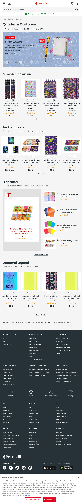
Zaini (30, 438)
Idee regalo (59, 432)
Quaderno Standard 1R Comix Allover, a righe (10, 104)
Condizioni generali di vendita (39, 369)
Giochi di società (8, 441)
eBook (5, 419)
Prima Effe (59, 353)
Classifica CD (33, 413)
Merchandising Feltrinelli (64, 435)
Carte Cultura (33, 347)
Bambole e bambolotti (10, 444)
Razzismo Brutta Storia (63, 381)
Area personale (7, 369)
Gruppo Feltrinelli (61, 369)
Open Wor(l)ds (34, 444)
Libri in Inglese (7, 413)
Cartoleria (32, 432)
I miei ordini (6, 372)
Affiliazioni (59, 341)
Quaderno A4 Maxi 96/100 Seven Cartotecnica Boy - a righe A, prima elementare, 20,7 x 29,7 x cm (10, 161)
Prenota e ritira (33, 341)
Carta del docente (35, 350)
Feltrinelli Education (62, 378)
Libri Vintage (6, 416)
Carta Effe (32, 338)
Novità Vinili (33, 419)
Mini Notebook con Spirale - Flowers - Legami (51, 104)
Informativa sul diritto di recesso (39, 372)
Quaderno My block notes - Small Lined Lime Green (30, 297)
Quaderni (32, 447)
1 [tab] (11, 62)
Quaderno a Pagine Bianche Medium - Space (51, 161)
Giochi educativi (8, 438)
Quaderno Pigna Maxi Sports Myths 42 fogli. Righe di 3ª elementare (71, 161)
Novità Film (59, 410)
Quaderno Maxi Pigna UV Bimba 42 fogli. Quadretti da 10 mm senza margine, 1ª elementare (31, 161)
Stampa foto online (35, 359)
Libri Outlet (6, 410)
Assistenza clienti (8, 378)
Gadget (58, 441)
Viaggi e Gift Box (61, 438)
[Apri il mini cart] (78, 3)
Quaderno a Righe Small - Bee (31, 104)
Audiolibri (6, 422)
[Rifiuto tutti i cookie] (78, 477)
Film (57, 407)
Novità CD (32, 410)
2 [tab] (13, 62)
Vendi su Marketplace (63, 347)
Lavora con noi (7, 344)
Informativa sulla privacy (37, 375)
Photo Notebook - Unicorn (51, 297)
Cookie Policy (25, 495)
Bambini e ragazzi (62, 422)
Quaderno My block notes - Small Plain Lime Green (71, 297)
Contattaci (6, 381)
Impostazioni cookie (33, 500)
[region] (41, 488)
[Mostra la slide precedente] (7, 62)
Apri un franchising (62, 338)
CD (30, 407)
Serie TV (58, 419)
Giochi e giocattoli (9, 432)
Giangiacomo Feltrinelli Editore (66, 372)
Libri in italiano (7, 407)
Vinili (30, 416)
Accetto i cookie (49, 500)
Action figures (7, 447)
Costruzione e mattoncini (11, 435)
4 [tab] (43, 119)
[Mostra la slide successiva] (20, 62)
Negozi (5, 338)
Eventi (4, 341)
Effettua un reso (8, 375)
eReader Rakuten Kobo (63, 444)
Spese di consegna (9, 384)
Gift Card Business (62, 344)
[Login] (9, 3)
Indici (31, 356)
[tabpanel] (41, 49)
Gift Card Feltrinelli (35, 344)
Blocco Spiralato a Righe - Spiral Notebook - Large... (72, 104)
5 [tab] (45, 119)
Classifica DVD (61, 413)
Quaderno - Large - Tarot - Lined (10, 297)
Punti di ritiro (33, 353)
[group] (41, 14)
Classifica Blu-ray (62, 416)
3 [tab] (16, 62)
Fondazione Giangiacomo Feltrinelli (67, 375)
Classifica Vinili (34, 422)
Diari (30, 435)
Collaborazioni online (63, 350)
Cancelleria (33, 441)
